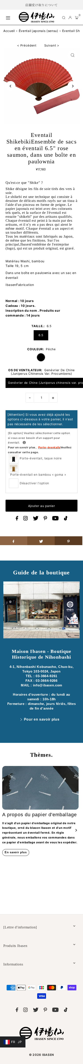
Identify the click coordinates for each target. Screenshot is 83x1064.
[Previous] (10, 86)
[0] (76, 17)
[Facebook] (17, 519)
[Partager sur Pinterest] (68, 540)
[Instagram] (25, 519)
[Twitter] (36, 519)
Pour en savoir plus (42, 719)
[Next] (72, 86)
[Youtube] (55, 519)
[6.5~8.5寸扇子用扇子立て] (24, 442)
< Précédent (26, 45)
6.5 (41, 335)
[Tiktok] (66, 519)
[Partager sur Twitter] (41, 540)
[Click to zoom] (72, 55)
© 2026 (41, 1055)
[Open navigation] (10, 17)
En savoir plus (16, 852)
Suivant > (51, 45)
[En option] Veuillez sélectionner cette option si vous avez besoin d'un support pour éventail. (39, 442)
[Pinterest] (45, 519)
